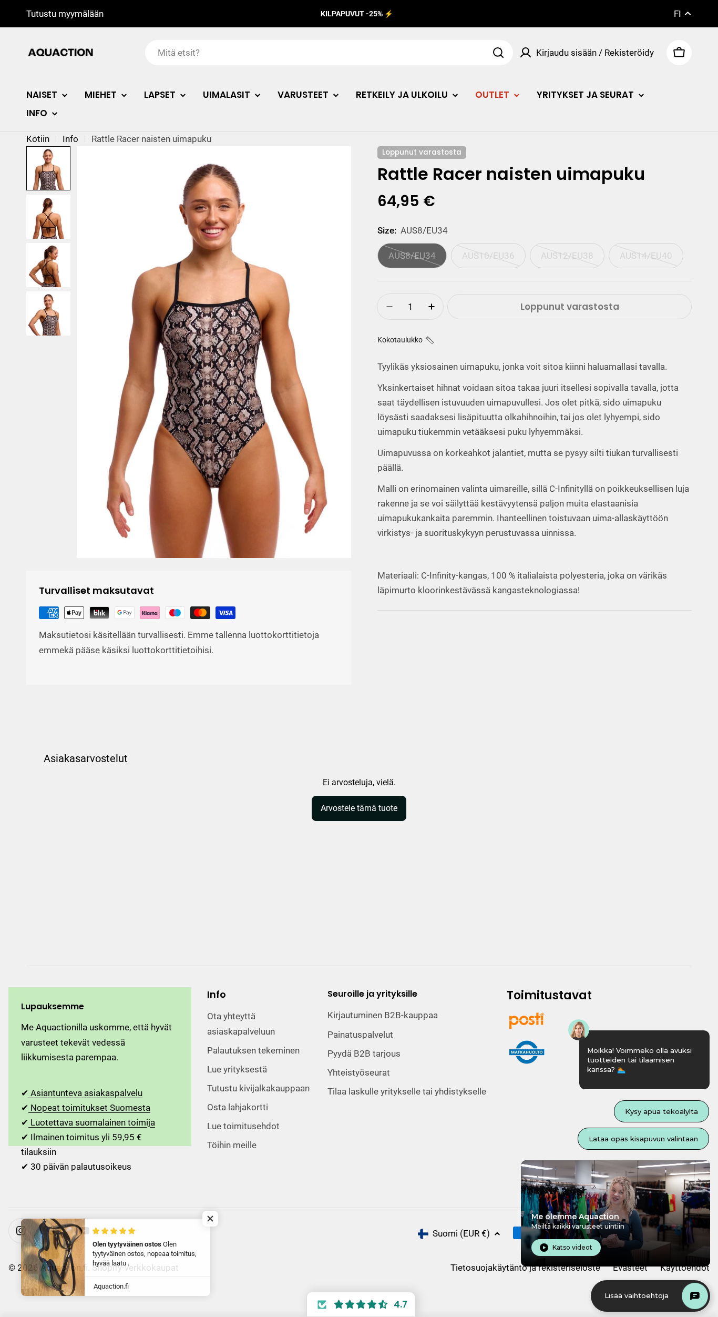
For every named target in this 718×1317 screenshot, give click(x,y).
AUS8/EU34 (417, 259)
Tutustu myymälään (65, 13)
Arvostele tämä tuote (359, 808)
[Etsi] (498, 52)
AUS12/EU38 (572, 259)
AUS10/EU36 (494, 259)
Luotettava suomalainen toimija (91, 1122)
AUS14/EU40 (651, 259)
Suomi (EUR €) (461, 1233)
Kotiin (37, 139)
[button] (406, 340)
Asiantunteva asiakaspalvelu (85, 1093)
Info (70, 139)
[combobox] (329, 52)
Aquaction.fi (64, 1267)
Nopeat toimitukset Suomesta (89, 1107)
